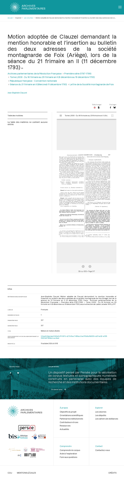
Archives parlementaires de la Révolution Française (35, 73)
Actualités (64, 429)
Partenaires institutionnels (71, 419)
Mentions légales (26, 473)
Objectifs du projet (68, 412)
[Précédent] (83, 266)
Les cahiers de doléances (106, 419)
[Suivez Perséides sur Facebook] (10, 373)
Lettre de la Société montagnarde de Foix (92, 84)
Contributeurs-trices (69, 422)
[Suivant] (90, 266)
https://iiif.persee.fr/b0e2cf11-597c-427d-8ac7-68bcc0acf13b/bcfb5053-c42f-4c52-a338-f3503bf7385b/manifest (74, 337)
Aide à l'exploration (68, 453)
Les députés (100, 415)
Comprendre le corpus (70, 450)
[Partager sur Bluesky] (115, 108)
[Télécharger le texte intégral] (98, 108)
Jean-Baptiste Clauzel (17, 93)
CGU (10, 473)
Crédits (112, 473)
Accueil (10, 18)
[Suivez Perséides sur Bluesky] (18, 373)
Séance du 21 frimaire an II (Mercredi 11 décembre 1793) (38, 84)
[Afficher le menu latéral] (60, 115)
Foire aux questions (68, 457)
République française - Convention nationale (33, 81)
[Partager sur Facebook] (110, 108)
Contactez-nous (102, 450)
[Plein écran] (112, 115)
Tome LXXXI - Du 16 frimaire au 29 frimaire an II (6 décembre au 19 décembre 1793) (52, 77)
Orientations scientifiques (71, 415)
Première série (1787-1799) (77, 73)
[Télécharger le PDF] (95, 108)
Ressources (65, 425)
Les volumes (28, 18)
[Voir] (22, 67)
